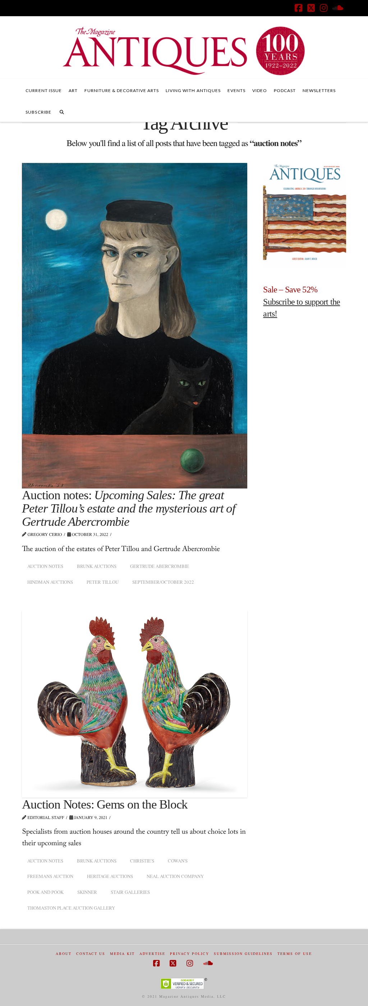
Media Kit (122, 953)
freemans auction (50, 876)
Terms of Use (294, 953)
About (64, 953)
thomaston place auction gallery (71, 908)
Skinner (87, 892)
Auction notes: (128, 508)
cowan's (178, 860)
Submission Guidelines (243, 953)
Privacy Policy (189, 953)
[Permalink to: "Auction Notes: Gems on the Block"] (134, 703)
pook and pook (45, 892)
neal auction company (175, 876)
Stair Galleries (130, 892)
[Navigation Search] (62, 111)
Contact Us (90, 953)
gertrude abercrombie (159, 566)
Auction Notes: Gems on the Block (105, 804)
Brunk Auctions (96, 566)
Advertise (152, 953)
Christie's (142, 860)
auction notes (45, 566)
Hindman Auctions (50, 582)
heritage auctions (110, 876)
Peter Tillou (103, 582)
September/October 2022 (163, 582)
